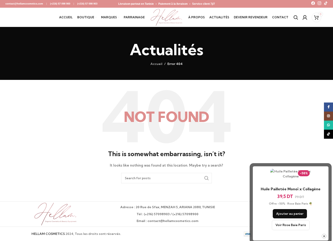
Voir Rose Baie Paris (290, 225)
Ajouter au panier (290, 213)
